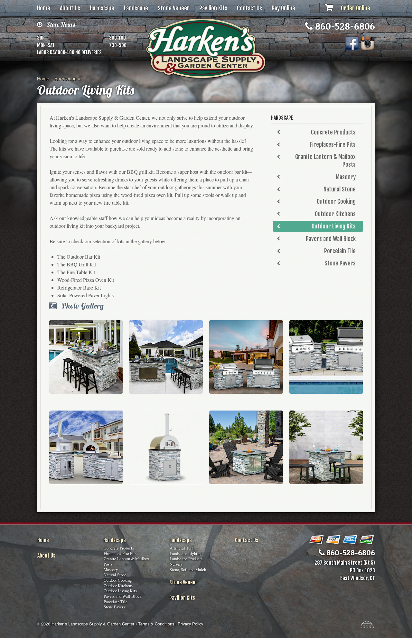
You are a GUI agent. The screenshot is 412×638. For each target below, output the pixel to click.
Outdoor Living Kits (334, 226)
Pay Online (283, 8)
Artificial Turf (181, 548)
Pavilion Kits (213, 8)
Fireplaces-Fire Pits (333, 144)
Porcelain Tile (340, 250)
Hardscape (102, 8)
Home (43, 8)
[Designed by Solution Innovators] (367, 623)
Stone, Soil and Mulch (188, 569)
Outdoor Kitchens (335, 213)
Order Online (355, 8)
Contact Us (249, 8)
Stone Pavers (340, 263)
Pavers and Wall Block (331, 238)
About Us (70, 8)
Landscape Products (186, 558)
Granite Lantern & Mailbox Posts (325, 160)
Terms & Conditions (156, 624)
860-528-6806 (344, 26)
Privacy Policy (190, 624)
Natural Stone (339, 189)
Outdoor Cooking (336, 201)
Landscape (136, 8)
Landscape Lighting (186, 553)
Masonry (346, 176)
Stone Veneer (174, 8)
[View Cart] (329, 8)
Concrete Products (333, 132)
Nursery (176, 564)
